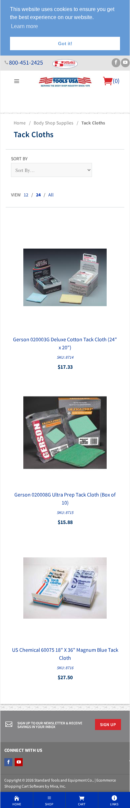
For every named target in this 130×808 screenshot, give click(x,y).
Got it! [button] (65, 43)
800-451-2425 (26, 62)
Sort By (19, 159)
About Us (14, 116)
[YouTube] (125, 62)
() (116, 81)
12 (26, 195)
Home (20, 123)
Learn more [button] (24, 26)
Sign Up (108, 724)
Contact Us (101, 116)
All (51, 195)
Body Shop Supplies (53, 123)
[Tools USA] (65, 81)
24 (38, 195)
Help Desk (37, 116)
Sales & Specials (69, 116)
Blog (120, 116)
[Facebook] (116, 62)
